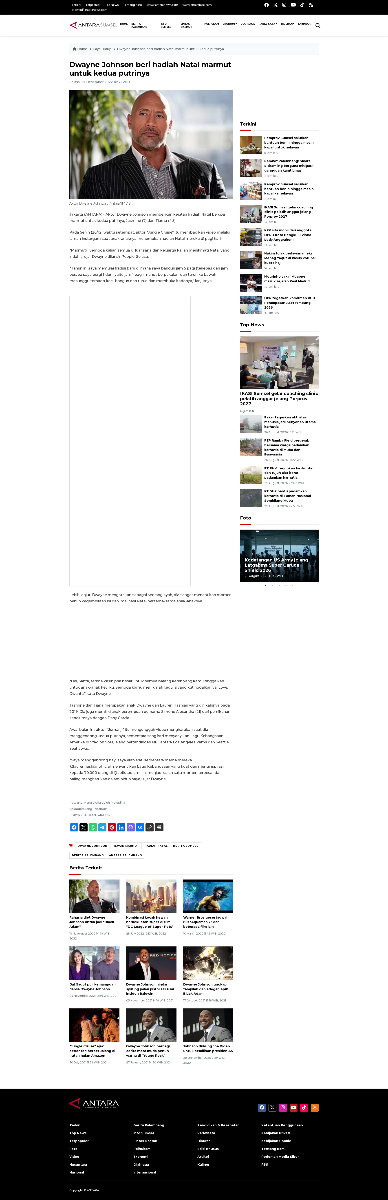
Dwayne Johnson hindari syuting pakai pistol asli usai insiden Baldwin (150, 989)
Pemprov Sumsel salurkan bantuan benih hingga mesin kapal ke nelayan (289, 189)
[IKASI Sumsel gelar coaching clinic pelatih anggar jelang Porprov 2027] (251, 214)
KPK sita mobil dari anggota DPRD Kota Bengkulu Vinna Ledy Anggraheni (287, 235)
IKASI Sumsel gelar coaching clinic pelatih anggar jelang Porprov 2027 (288, 212)
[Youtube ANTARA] (293, 5)
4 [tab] (286, 585)
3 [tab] (279, 585)
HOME (124, 23)
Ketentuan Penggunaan (282, 1125)
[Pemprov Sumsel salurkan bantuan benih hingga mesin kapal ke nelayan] (251, 190)
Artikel (203, 1157)
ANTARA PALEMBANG (125, 855)
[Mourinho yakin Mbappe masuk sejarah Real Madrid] (251, 283)
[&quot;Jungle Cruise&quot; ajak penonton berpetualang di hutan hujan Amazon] (94, 1025)
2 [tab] (272, 585)
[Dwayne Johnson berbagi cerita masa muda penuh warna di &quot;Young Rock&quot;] (151, 1025)
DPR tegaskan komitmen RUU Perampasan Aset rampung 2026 (289, 302)
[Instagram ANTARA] (284, 5)
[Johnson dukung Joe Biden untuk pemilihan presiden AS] (208, 1025)
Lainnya (303, 23)
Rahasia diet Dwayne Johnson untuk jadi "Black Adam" (91, 922)
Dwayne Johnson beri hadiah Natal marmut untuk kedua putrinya (170, 49)
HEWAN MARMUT (126, 845)
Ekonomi (229, 23)
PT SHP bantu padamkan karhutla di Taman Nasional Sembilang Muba (287, 496)
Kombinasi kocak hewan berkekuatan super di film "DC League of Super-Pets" (150, 922)
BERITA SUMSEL (185, 845)
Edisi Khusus (208, 1149)
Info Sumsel (166, 25)
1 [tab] (266, 585)
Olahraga (247, 23)
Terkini (76, 5)
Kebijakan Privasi (275, 1133)
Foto (245, 518)
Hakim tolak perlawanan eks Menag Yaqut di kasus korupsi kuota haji (289, 258)
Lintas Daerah (186, 25)
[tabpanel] (279, 556)
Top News (112, 5)
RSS (264, 1164)
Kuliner (203, 1164)
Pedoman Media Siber (280, 1157)
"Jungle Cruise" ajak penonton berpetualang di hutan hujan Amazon (92, 1051)
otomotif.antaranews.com (89, 9)
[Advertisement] (151, 641)
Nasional (76, 1172)
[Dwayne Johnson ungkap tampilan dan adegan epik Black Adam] (208, 963)
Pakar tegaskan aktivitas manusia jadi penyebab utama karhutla (290, 422)
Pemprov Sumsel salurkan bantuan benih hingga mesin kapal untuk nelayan (289, 142)
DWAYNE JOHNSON (92, 845)
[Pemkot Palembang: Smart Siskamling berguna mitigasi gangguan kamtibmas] (251, 167)
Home (82, 49)
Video (74, 1157)
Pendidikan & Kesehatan (218, 1125)
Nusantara (78, 1164)
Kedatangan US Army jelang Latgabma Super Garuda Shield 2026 (276, 565)
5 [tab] (293, 585)
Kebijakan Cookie (276, 1141)
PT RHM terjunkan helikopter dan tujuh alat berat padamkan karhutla (289, 473)
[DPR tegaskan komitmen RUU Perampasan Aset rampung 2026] (251, 304)
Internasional (144, 1172)
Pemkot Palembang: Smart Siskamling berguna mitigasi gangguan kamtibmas (288, 165)
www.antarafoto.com (197, 5)
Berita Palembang (139, 25)
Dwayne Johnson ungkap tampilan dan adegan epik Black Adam (205, 989)
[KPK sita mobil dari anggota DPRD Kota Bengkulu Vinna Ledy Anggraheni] (251, 237)
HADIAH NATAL (156, 845)
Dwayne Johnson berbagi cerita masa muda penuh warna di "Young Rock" (148, 1051)
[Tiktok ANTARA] (302, 5)
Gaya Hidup (102, 49)
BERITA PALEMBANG (88, 855)
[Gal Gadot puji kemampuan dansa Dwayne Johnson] (94, 963)
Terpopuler (93, 5)
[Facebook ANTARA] (266, 5)
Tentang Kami (133, 5)
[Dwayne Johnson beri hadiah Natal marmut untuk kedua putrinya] (279, 362)
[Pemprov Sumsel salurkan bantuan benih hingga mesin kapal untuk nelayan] (251, 144)
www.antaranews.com (162, 5)
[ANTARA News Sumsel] (93, 25)
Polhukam (211, 23)
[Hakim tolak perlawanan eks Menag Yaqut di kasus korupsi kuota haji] (251, 260)
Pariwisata (267, 23)
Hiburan (287, 23)
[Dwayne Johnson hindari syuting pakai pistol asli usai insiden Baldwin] (151, 963)
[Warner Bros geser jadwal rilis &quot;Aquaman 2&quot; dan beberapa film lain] (208, 896)
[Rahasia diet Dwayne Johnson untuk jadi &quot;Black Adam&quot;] (94, 896)
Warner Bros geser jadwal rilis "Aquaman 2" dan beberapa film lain (205, 922)
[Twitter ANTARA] (275, 5)
